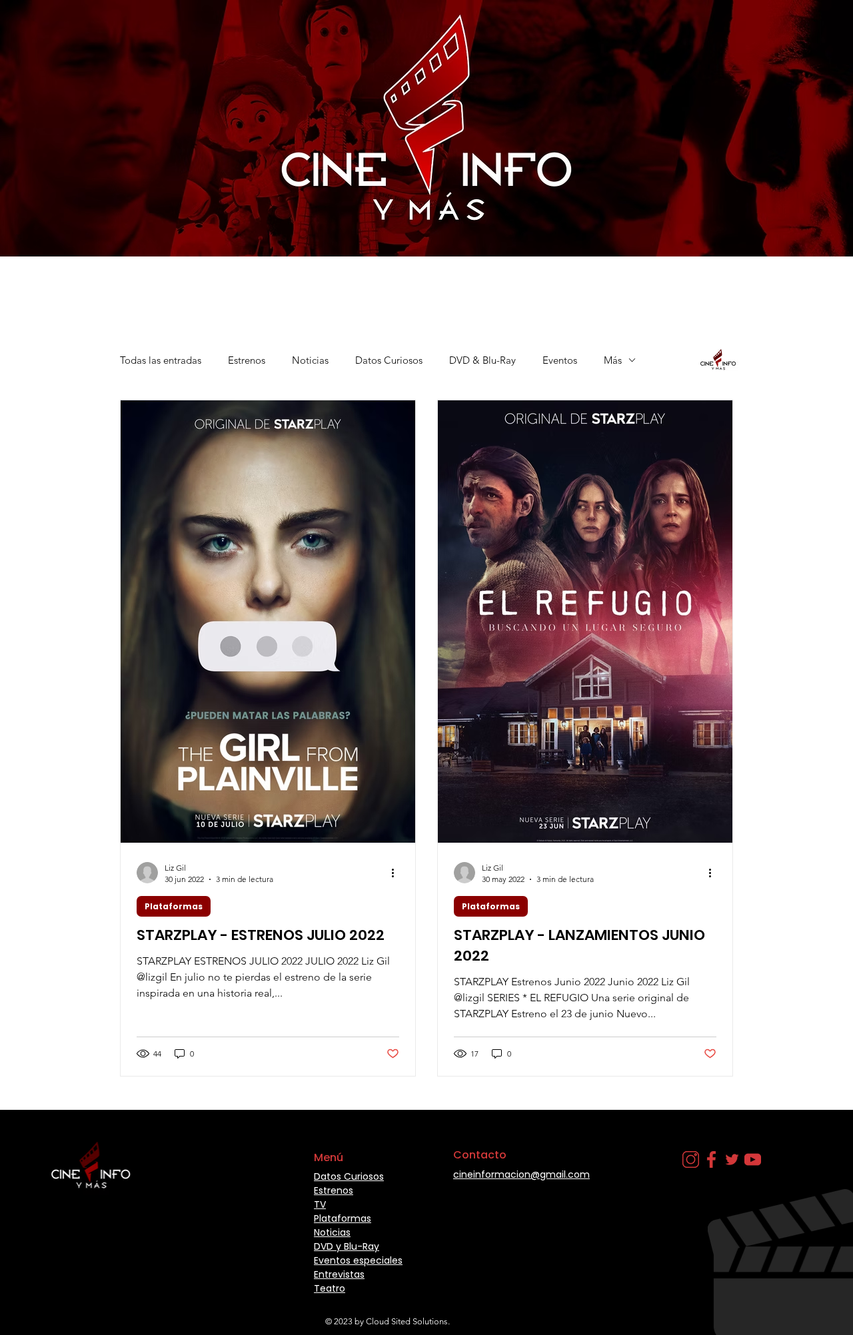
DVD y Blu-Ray (346, 1246)
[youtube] (752, 1159)
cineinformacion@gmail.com (521, 1174)
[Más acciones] (397, 873)
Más (613, 360)
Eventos (559, 360)
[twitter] (732, 1159)
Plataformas (174, 906)
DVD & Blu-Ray (482, 360)
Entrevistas (339, 1274)
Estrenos (246, 360)
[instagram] (690, 1159)
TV (320, 1204)
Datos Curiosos (389, 360)
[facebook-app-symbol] (711, 1159)
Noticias (310, 360)
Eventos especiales (358, 1260)
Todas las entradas (160, 360)
